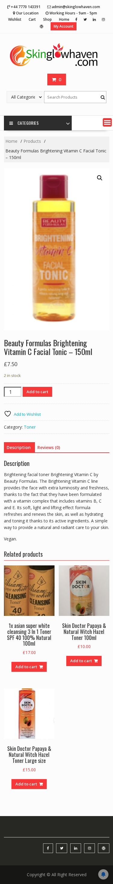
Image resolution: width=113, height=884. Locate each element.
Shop (47, 19)
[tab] (18, 447)
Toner (30, 427)
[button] (107, 122)
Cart (32, 19)
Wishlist (14, 19)
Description (19, 447)
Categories (28, 123)
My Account (64, 26)
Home (64, 19)
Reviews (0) (48, 447)
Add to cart (37, 391)
